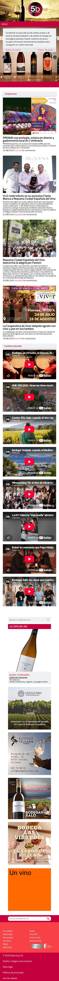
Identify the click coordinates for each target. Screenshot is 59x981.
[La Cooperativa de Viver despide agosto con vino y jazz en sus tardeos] (29, 304)
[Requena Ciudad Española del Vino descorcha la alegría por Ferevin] (29, 238)
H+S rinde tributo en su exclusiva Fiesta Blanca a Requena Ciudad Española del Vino (29, 197)
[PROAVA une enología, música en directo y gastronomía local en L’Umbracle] (29, 116)
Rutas (32, 931)
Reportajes (8, 934)
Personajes (8, 937)
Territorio (7, 940)
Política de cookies (13, 49)
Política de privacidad (13, 972)
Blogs (5, 944)
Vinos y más (35, 937)
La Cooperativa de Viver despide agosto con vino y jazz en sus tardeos (29, 327)
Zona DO (17, 338)
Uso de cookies (10, 978)
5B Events (7, 947)
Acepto (41, 49)
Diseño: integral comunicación (17, 961)
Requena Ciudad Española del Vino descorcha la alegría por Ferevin (24, 261)
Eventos (17, 150)
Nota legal (8, 967)
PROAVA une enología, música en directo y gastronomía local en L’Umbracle (28, 139)
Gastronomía (35, 940)
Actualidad (18, 214)
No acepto (49, 49)
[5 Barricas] (35, 9)
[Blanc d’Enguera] (29, 650)
